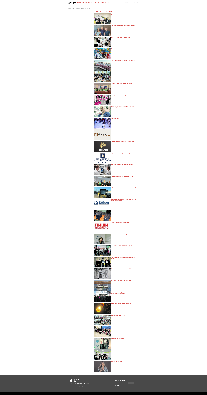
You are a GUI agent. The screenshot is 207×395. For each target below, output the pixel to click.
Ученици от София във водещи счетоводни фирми (123, 25)
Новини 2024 (77, 8)
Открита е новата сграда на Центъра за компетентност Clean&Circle (121, 292)
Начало (69, 8)
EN (137, 2)
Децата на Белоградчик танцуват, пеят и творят (123, 60)
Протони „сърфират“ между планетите (121, 303)
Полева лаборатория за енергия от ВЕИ (121, 268)
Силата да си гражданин (117, 338)
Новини (73, 8)
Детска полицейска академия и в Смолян (121, 83)
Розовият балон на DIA (117, 361)
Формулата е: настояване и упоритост (120, 95)
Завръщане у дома (116, 129)
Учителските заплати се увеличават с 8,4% (122, 176)
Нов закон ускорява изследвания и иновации (122, 164)
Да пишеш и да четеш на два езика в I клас (122, 326)
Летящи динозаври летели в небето (120, 222)
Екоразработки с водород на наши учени (121, 280)
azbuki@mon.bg (80, 386)
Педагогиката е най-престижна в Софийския (122, 211)
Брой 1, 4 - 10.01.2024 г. (85, 8)
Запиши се (131, 383)
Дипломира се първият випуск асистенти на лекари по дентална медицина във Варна (122, 246)
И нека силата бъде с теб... (118, 315)
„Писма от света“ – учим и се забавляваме (121, 14)
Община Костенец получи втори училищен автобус (124, 187)
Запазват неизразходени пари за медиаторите (122, 141)
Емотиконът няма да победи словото (120, 72)
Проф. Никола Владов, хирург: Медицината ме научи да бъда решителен (122, 107)
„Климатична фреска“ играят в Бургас (120, 37)
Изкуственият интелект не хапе (119, 48)
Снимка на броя (115, 118)
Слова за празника (115, 350)
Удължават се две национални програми (121, 153)
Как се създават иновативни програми (120, 234)
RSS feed (136, 6)
